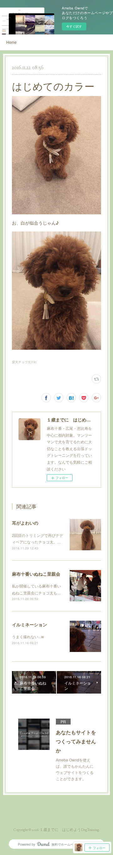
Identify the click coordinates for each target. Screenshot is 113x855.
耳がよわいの (25, 523)
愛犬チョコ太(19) (24, 362)
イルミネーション (29, 624)
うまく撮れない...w (28, 636)
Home (11, 42)
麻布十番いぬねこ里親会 (36, 574)
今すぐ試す (74, 26)
